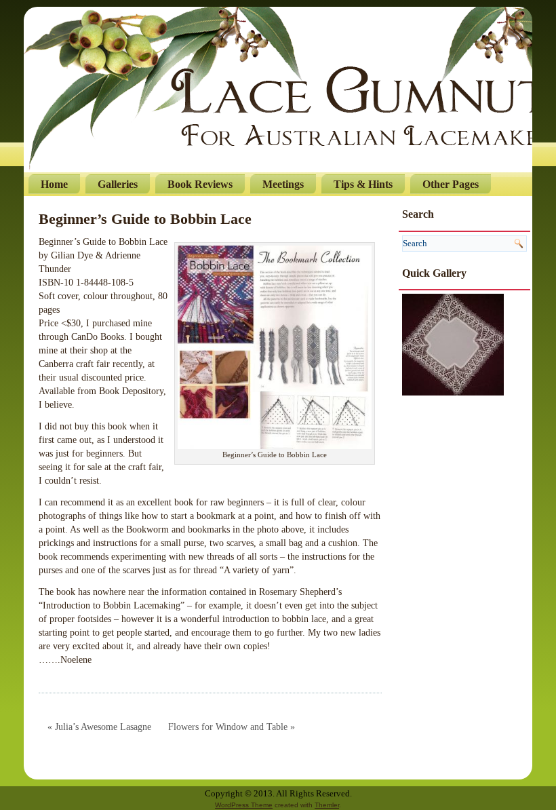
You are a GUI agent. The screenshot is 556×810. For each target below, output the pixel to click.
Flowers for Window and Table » (231, 727)
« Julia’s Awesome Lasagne (99, 727)
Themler (327, 805)
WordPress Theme (244, 805)
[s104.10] (453, 344)
